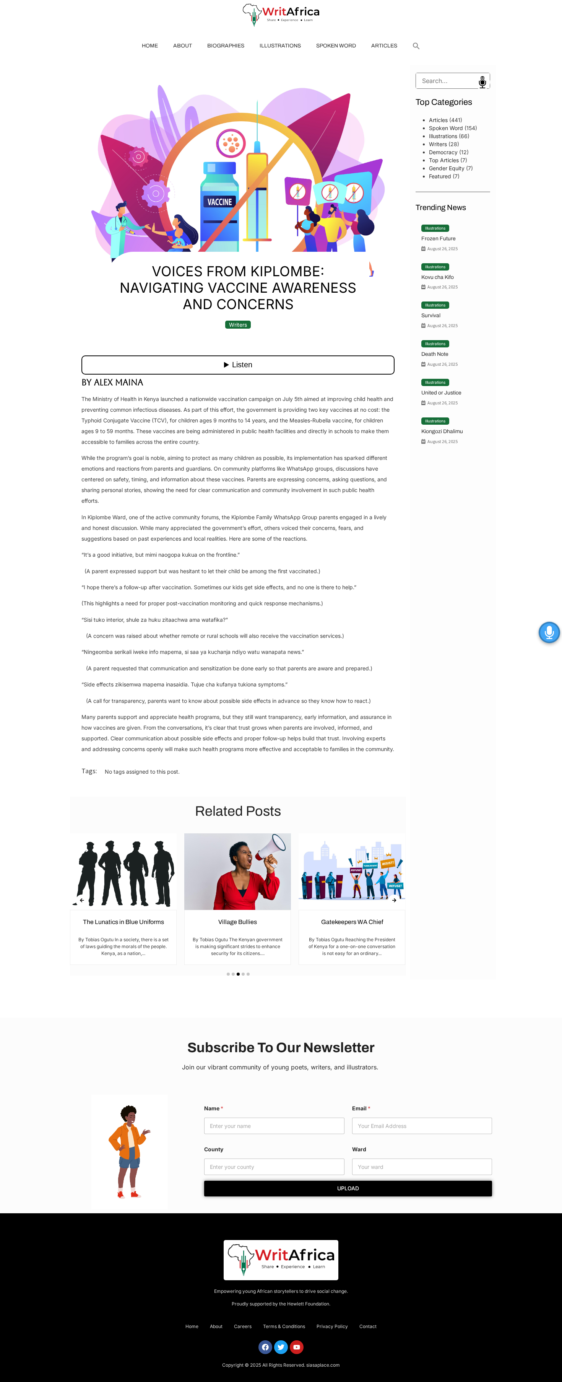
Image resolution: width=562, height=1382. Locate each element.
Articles (384, 46)
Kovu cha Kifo (437, 277)
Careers (243, 1326)
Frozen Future (438, 238)
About (182, 46)
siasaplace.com (323, 1365)
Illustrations (280, 46)
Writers (238, 324)
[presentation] (82, 901)
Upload (348, 1188)
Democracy (443, 152)
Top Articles (444, 160)
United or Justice (441, 393)
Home (150, 46)
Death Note (434, 354)
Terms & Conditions (284, 1326)
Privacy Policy (332, 1326)
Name (213, 1108)
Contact (368, 1326)
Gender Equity (447, 168)
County (213, 1149)
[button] (416, 45)
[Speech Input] (453, 81)
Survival (430, 315)
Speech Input (482, 82)
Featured (440, 176)
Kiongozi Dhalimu (442, 431)
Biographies (225, 46)
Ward (359, 1149)
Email (361, 1108)
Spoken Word (336, 46)
